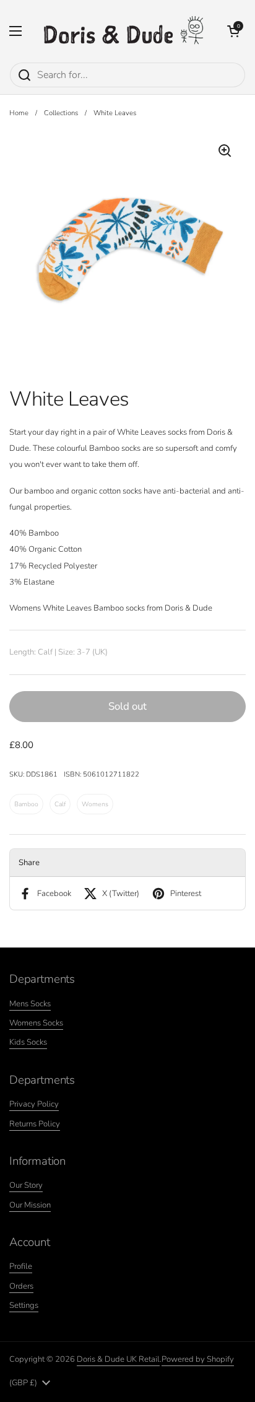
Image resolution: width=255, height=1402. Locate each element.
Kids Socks (28, 1042)
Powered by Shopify (198, 1359)
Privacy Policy (34, 1104)
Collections (61, 113)
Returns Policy (34, 1124)
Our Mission (30, 1205)
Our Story (26, 1185)
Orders (21, 1286)
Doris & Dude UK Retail (118, 1359)
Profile (20, 1266)
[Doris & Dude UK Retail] (124, 31)
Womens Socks (36, 1023)
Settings (23, 1305)
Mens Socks (30, 1003)
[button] (233, 31)
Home (18, 113)
